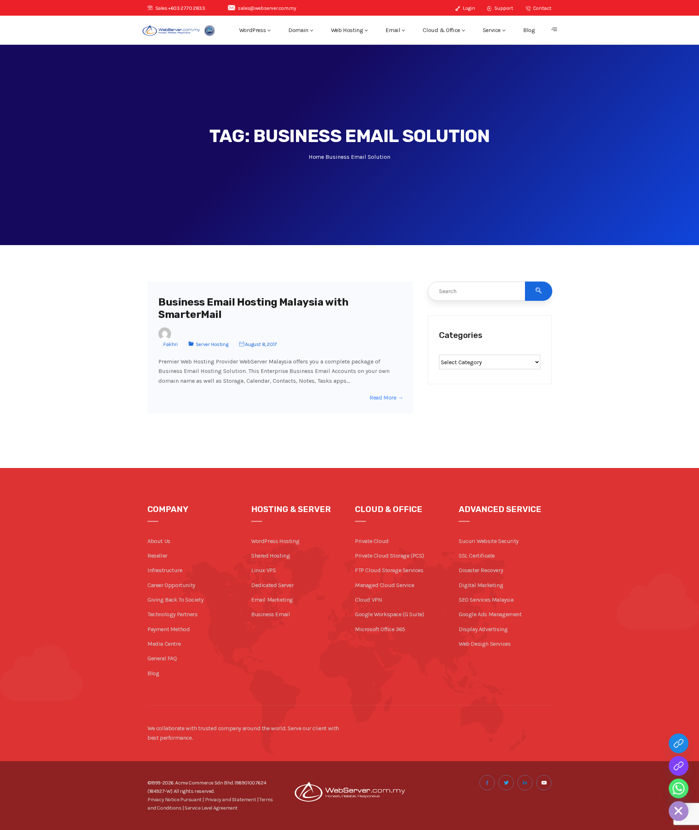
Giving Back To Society (175, 599)
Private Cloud (372, 541)
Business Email (270, 614)
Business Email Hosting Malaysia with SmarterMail (253, 308)
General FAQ (162, 658)
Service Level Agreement (211, 808)
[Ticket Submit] (678, 743)
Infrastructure (164, 570)
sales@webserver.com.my (267, 8)
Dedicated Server (272, 585)
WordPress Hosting (275, 541)
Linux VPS (263, 570)
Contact (542, 8)
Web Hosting (347, 30)
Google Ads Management (490, 614)
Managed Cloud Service (384, 585)
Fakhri (170, 344)
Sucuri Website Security (488, 541)
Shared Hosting (270, 555)
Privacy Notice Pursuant (174, 799)
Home (316, 156)
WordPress (252, 30)
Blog (529, 30)
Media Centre (164, 643)
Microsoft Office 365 (380, 629)
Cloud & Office (441, 30)
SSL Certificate (477, 555)
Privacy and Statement (230, 799)
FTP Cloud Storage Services (389, 570)
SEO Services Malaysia (486, 599)
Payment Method (168, 629)
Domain (298, 30)
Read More (383, 398)
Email (393, 30)
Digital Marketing (481, 585)
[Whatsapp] (678, 788)
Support (503, 8)
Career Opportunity (171, 585)
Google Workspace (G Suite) (389, 614)
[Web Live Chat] (678, 766)
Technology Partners (172, 614)
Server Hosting (212, 344)
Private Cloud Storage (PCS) (389, 555)
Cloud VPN (368, 599)
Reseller (157, 555)
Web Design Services (484, 643)
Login (468, 8)
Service (492, 30)
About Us (158, 541)
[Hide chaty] (678, 811)
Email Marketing (272, 599)
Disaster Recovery (481, 570)
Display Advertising (483, 629)
